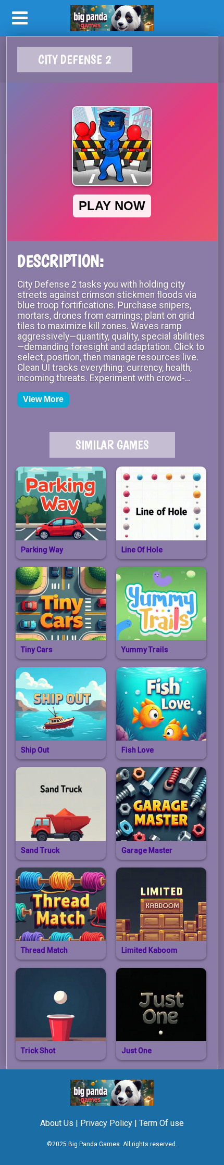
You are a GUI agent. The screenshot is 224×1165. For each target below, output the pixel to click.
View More (43, 399)
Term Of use (161, 1123)
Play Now (112, 206)
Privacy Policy (106, 1123)
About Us (56, 1123)
